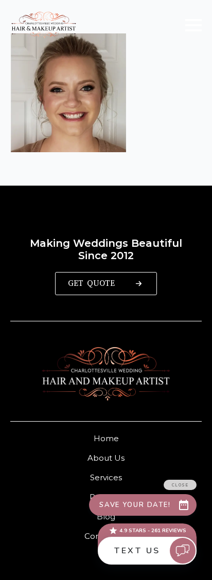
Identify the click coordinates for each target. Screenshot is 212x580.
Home (106, 438)
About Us (106, 458)
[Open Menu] (193, 25)
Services (106, 477)
